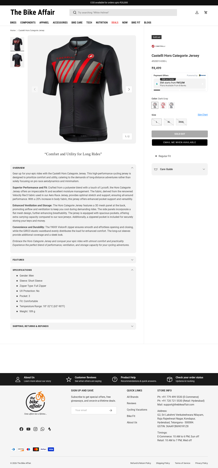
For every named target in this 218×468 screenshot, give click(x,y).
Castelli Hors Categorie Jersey (31, 30)
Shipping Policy (163, 463)
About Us (132, 422)
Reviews (131, 403)
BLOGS (147, 22)
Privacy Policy (201, 463)
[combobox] (123, 12)
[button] (205, 12)
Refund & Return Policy (140, 463)
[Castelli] (160, 46)
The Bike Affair (24, 463)
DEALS (115, 22)
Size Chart (203, 114)
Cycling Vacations (137, 409)
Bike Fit (131, 416)
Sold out (179, 134)
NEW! (125, 22)
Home (12, 30)
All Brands (132, 396)
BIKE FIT (136, 22)
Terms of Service (182, 463)
